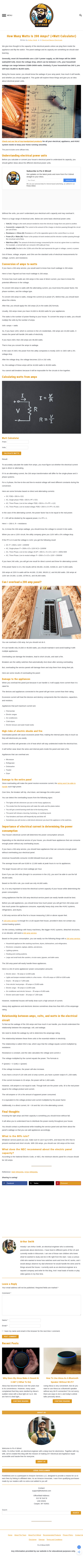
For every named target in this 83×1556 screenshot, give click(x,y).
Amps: (4, 442)
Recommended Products (52, 1535)
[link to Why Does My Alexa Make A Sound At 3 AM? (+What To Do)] (20, 1361)
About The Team (20, 1535)
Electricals (58, 40)
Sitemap (42, 1539)
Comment (6, 1293)
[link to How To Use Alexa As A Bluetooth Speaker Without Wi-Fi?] (62, 1361)
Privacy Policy (68, 1535)
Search (4, 1510)
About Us (41, 1462)
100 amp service (10, 921)
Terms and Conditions (54, 1539)
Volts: (4, 447)
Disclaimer (33, 1539)
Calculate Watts (11, 453)
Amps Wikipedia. (31, 1172)
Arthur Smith (32, 40)
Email (5, 1326)
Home (10, 1535)
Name (5, 1320)
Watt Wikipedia (17, 1172)
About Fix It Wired (34, 1535)
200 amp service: (73, 939)
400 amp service (30, 933)
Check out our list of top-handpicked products (22, 141)
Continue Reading (20, 1401)
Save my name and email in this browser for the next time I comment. (32, 1331)
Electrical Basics (48, 40)
